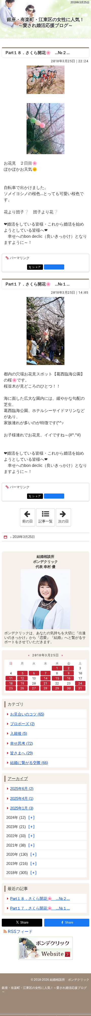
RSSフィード (20, 931)
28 (45, 688)
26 (22, 688)
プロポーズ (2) (22, 724)
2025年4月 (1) (21, 798)
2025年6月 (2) (21, 788)
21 (45, 683)
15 (57, 678)
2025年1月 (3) (21, 808)
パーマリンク (20, 258)
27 (34, 688)
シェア (37, 267)
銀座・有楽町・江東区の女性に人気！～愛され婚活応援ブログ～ (45, 22)
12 (22, 678)
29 (57, 688)
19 (22, 683)
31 (80, 688)
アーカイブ (18, 778)
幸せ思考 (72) (21, 743)
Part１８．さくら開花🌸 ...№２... (38, 53)
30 (69, 688)
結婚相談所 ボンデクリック (69, 979)
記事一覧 (45, 521)
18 (11, 683)
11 (11, 678)
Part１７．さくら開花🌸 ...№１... (38, 284)
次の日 (64, 516)
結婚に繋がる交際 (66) (29, 762)
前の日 (28, 516)
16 (69, 678)
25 (11, 688)
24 (80, 683)
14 (45, 678)
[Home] (6, 537)
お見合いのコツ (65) (27, 714)
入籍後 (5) (18, 733)
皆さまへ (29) (21, 753)
